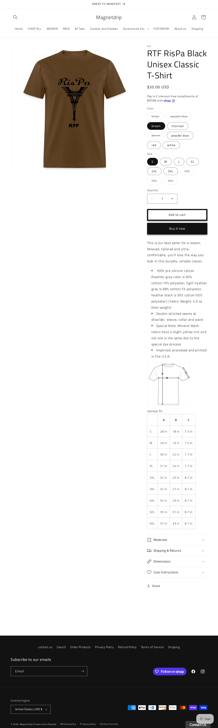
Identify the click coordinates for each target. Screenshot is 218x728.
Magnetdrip (26, 724)
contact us (45, 647)
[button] (15, 17)
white (171, 145)
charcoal (178, 126)
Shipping (174, 647)
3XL (171, 171)
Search (61, 647)
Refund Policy (127, 647)
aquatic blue (181, 117)
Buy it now (177, 228)
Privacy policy (88, 724)
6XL (173, 181)
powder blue (180, 135)
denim (158, 136)
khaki (158, 117)
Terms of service (109, 724)
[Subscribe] (82, 671)
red (154, 145)
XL (192, 161)
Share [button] (156, 586)
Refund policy (68, 724)
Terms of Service (152, 647)
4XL (190, 172)
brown (156, 126)
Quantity (152, 190)
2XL (154, 171)
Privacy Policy (104, 647)
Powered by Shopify (45, 724)
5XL (157, 181)
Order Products (80, 647)
